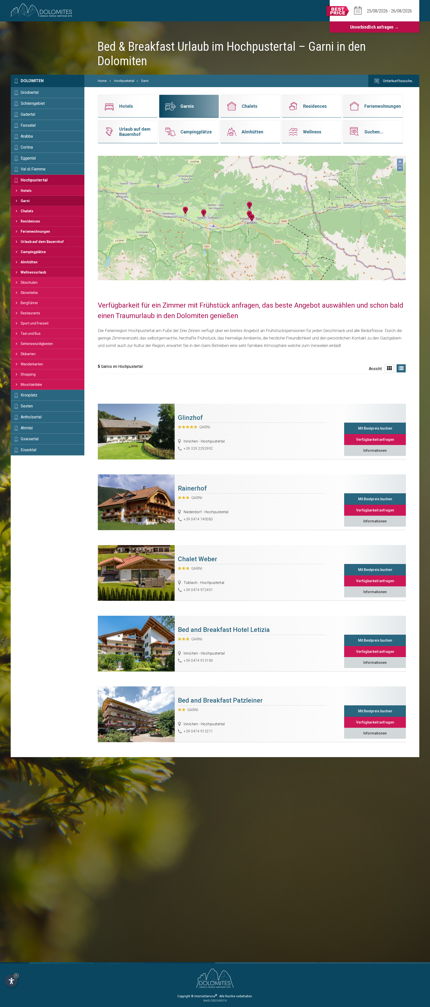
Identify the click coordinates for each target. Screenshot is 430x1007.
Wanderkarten (32, 364)
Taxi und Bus (31, 334)
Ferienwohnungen (35, 231)
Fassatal (28, 125)
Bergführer (29, 303)
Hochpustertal (34, 180)
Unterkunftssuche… (398, 81)
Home (102, 81)
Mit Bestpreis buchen (375, 428)
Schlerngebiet (33, 103)
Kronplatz (29, 395)
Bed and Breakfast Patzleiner (220, 700)
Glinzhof (190, 417)
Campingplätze (33, 252)
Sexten (27, 406)
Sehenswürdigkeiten (37, 344)
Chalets (27, 211)
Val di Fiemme (33, 169)
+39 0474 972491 (198, 590)
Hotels (26, 191)
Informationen (375, 450)
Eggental (28, 158)
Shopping (28, 374)
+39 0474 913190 (198, 661)
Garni (25, 201)
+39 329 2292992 (198, 448)
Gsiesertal (30, 439)
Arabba (27, 136)
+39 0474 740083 (198, 519)
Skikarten (28, 354)
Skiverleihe (29, 293)
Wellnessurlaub (33, 272)
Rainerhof (192, 488)
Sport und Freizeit (35, 323)
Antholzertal (31, 417)
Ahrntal (27, 428)
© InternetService (204, 996)
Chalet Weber (197, 559)
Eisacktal (28, 450)
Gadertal (28, 114)
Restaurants (30, 313)
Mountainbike (31, 385)
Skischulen (29, 282)
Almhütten (29, 262)
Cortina (27, 147)
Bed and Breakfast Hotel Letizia (224, 629)
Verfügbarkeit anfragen (375, 440)
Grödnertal (30, 92)
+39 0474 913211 (198, 731)
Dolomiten (32, 80)
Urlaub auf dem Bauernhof (42, 242)
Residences (30, 221)
